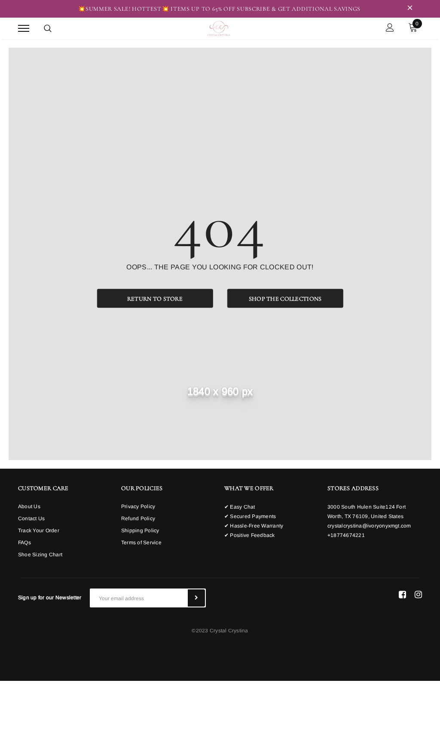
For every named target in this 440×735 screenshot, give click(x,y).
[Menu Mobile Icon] (23, 28)
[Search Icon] (48, 28)
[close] (410, 9)
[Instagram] (418, 594)
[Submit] (196, 598)
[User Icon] (390, 28)
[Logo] (219, 27)
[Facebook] (402, 594)
